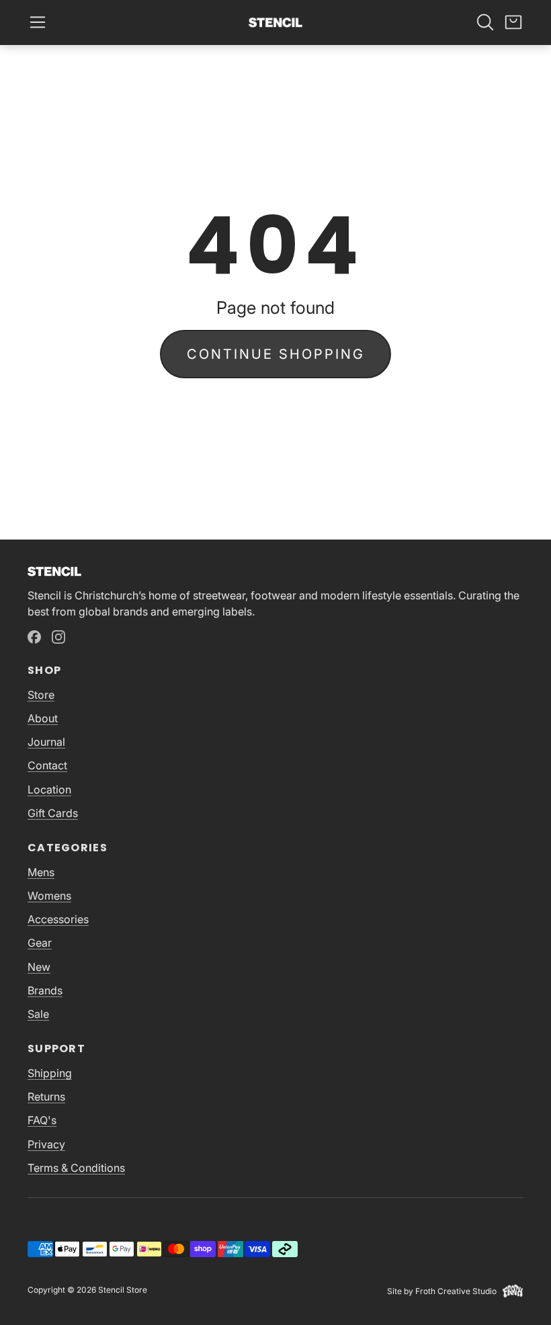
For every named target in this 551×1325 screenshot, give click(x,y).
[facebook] (34, 637)
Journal (46, 742)
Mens (41, 872)
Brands (45, 990)
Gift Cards (53, 813)
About (43, 718)
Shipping (50, 1073)
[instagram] (58, 637)
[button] (38, 22)
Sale (38, 1014)
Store (41, 694)
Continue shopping (276, 354)
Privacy (46, 1144)
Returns (46, 1096)
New (39, 967)
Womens (49, 895)
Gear (40, 942)
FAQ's (42, 1120)
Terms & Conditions (76, 1167)
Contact (47, 765)
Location (49, 789)
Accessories (58, 919)
